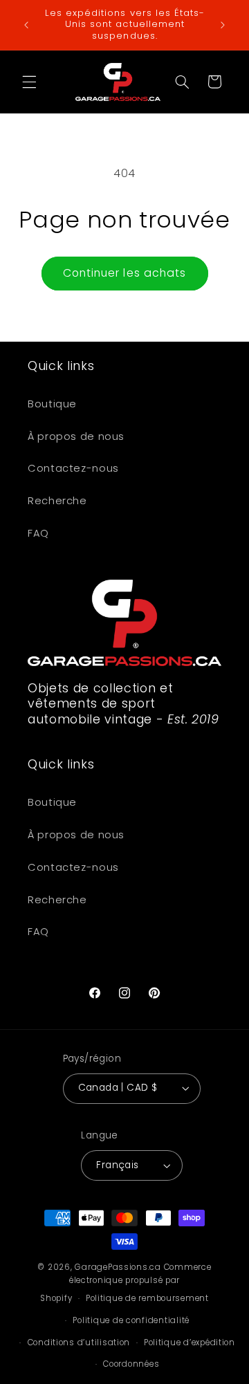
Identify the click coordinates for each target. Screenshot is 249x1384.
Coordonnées (131, 1363)
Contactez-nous (73, 468)
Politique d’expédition (189, 1342)
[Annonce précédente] (26, 25)
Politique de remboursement (147, 1298)
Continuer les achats (124, 273)
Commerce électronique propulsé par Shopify (125, 1283)
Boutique (52, 404)
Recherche (57, 501)
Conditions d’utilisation (79, 1342)
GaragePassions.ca (118, 1267)
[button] (29, 82)
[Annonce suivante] (223, 25)
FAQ (38, 533)
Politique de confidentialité (131, 1320)
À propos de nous (76, 436)
